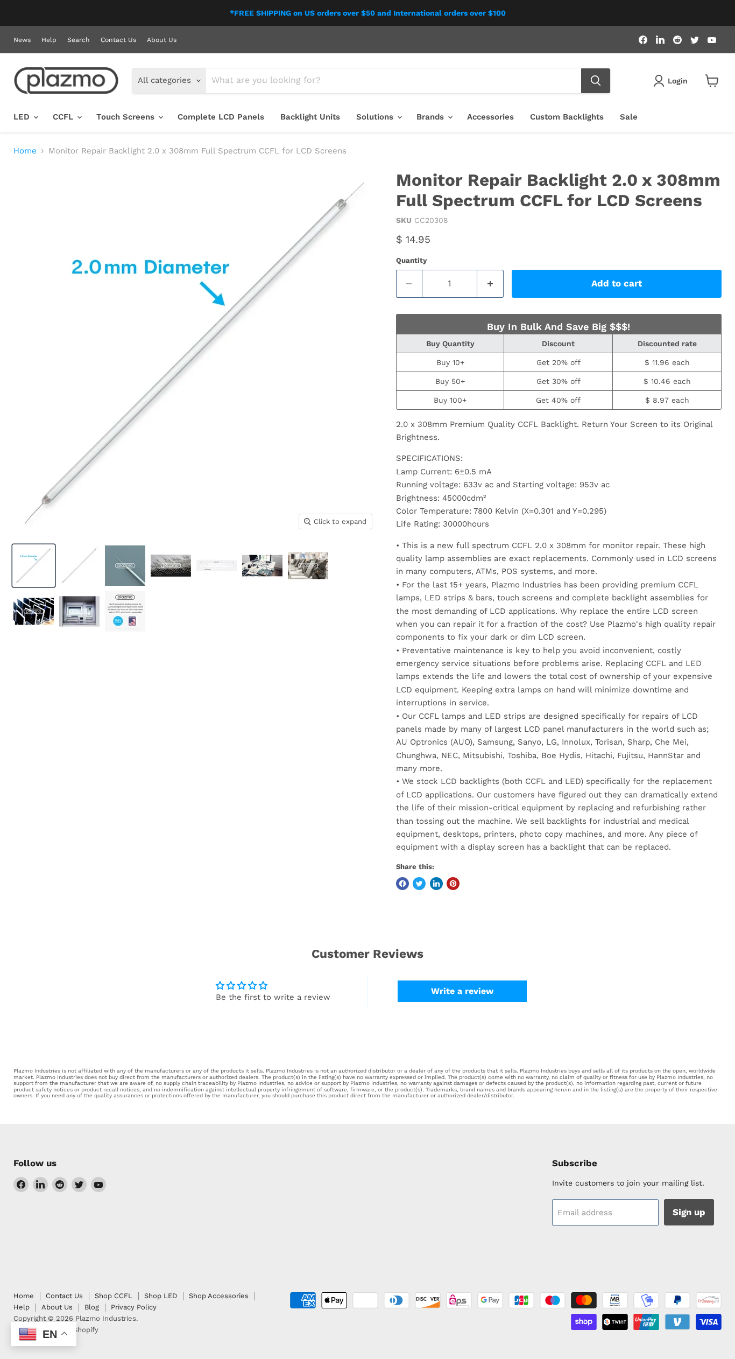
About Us (161, 40)
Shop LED (160, 1296)
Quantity (411, 260)
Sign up (689, 1212)
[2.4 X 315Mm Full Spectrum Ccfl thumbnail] (125, 565)
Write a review (462, 991)
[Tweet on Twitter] (419, 883)
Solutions (376, 117)
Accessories (490, 117)
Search (78, 40)
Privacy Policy (134, 1307)
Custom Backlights (567, 117)
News (22, 40)
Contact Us (118, 40)
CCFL (64, 117)
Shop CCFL (113, 1296)
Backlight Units (310, 117)
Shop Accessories (219, 1296)
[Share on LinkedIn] (436, 883)
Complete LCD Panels (221, 117)
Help (48, 40)
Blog (91, 1307)
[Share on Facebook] (402, 883)
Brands (431, 117)
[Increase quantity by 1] (490, 283)
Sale (629, 117)
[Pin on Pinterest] (453, 883)
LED (22, 117)
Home (25, 151)
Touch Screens (126, 117)
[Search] (595, 80)
